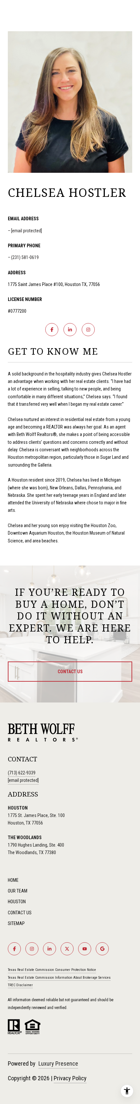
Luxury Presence (58, 1063)
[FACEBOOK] (51, 329)
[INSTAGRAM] (88, 329)
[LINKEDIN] (70, 329)
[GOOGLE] (102, 948)
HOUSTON (17, 901)
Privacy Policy (70, 1078)
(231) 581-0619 (25, 257)
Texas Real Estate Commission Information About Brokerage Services (59, 977)
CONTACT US (20, 912)
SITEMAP (16, 923)
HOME (13, 880)
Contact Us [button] (70, 671)
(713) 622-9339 (21, 772)
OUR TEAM (17, 890)
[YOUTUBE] (84, 948)
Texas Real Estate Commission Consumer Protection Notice (52, 970)
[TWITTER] (67, 948)
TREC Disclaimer (20, 985)
